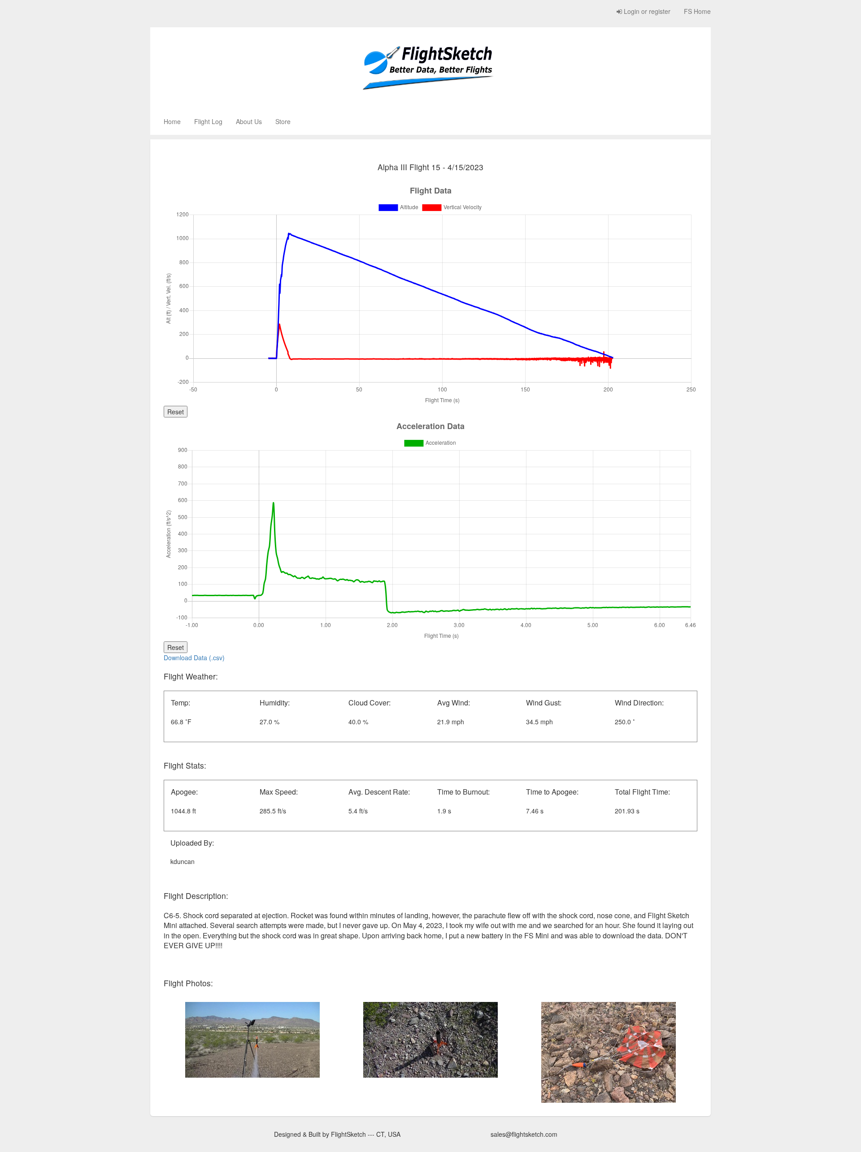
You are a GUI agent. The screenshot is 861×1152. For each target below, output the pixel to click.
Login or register (646, 11)
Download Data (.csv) (194, 657)
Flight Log (208, 121)
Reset (175, 411)
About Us (249, 121)
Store (283, 121)
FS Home (697, 11)
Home (172, 121)
